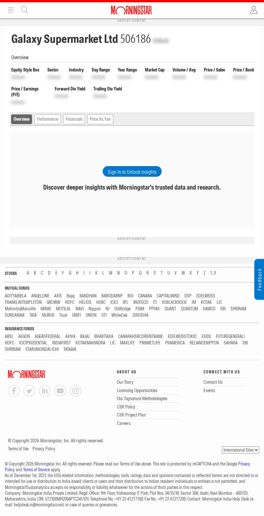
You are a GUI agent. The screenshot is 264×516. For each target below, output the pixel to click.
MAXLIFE (127, 343)
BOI (130, 296)
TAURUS (48, 315)
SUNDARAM (14, 315)
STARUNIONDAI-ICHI (42, 349)
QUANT (170, 308)
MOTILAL (63, 308)
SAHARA (231, 343)
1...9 (213, 273)
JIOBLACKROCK (174, 302)
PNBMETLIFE (149, 343)
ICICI (114, 302)
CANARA (145, 296)
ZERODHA (140, 315)
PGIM (140, 308)
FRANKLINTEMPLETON (23, 302)
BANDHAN (88, 296)
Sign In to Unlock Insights (132, 172)
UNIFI (76, 315)
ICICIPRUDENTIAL (33, 343)
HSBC (101, 302)
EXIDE (206, 336)
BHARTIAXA (103, 336)
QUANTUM (189, 308)
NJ (107, 308)
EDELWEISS (205, 296)
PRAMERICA (175, 343)
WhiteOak (119, 315)
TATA (33, 315)
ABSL (9, 336)
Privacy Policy (44, 449)
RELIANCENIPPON (204, 343)
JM (194, 302)
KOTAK (206, 302)
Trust (63, 315)
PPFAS (154, 308)
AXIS (58, 296)
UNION (91, 315)
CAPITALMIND (168, 296)
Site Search (25, 10)
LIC (219, 302)
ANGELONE (40, 296)
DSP (188, 296)
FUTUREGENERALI (230, 336)
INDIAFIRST (61, 343)
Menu (11, 10)
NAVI (80, 308)
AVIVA (70, 336)
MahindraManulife (20, 308)
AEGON (24, 336)
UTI (104, 315)
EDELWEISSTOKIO (182, 336)
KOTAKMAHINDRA (90, 343)
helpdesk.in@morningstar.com (38, 505)
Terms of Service (36, 470)
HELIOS (85, 302)
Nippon (95, 308)
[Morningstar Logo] (131, 10)
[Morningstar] (40, 374)
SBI (223, 308)
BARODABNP (112, 296)
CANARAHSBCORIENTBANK (140, 336)
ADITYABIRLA (15, 296)
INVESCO (140, 302)
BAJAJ (85, 336)
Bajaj (71, 296)
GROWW (53, 302)
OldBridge (122, 308)
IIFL (125, 302)
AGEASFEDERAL (48, 336)
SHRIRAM (238, 308)
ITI (155, 302)
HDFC (69, 302)
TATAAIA (69, 349)
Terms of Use (18, 449)
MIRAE (46, 308)
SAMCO (209, 308)
